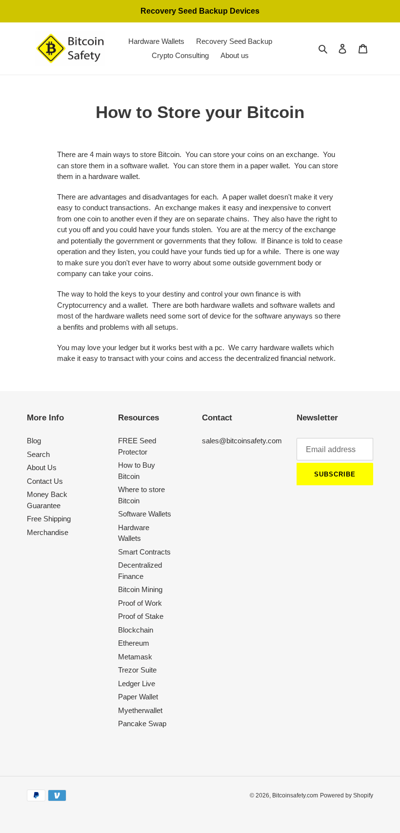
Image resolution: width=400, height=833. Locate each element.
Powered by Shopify (346, 795)
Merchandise (47, 532)
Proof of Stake (140, 616)
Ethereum (133, 643)
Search (38, 454)
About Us (42, 467)
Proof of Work (140, 603)
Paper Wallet (138, 697)
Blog (34, 440)
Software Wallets (144, 514)
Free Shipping (49, 519)
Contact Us (45, 481)
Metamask (135, 657)
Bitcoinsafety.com (295, 795)
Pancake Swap (142, 723)
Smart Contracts (144, 552)
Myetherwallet (140, 710)
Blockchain (135, 630)
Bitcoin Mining (140, 589)
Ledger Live (136, 683)
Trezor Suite (137, 670)
